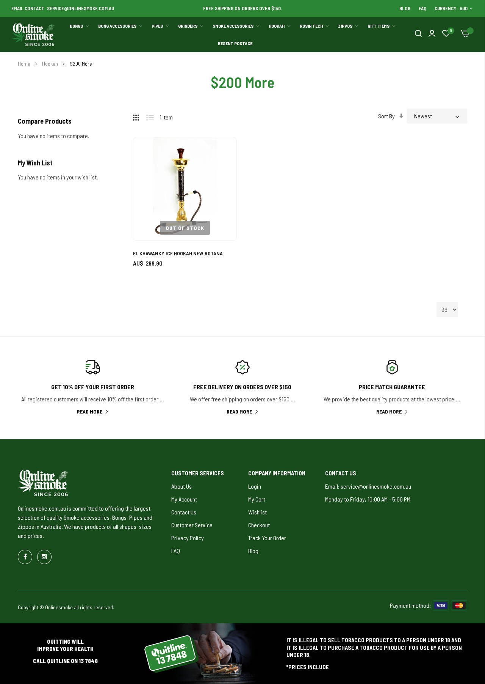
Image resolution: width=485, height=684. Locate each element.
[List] (153, 116)
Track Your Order (267, 537)
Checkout (259, 524)
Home (24, 63)
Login (254, 486)
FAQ (422, 8)
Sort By (386, 116)
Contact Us (183, 512)
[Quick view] (222, 193)
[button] (222, 151)
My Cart (256, 499)
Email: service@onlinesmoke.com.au (368, 486)
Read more (89, 411)
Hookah (50, 63)
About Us (181, 486)
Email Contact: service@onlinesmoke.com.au (62, 8)
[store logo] (33, 34)
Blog (404, 8)
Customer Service (192, 524)
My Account (184, 499)
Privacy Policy (187, 537)
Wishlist (257, 512)
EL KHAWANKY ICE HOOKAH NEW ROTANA (178, 253)
